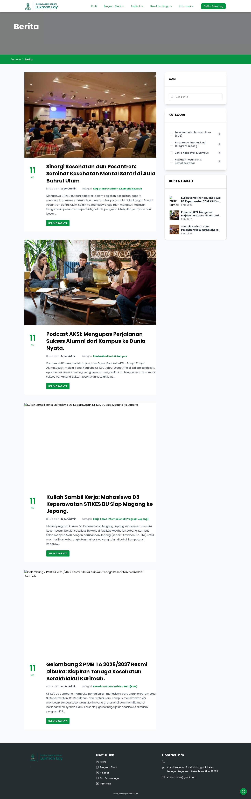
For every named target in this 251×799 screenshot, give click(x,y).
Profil (94, 6)
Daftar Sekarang (213, 6)
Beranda (16, 59)
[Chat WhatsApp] (243, 791)
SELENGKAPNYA (57, 223)
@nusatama (131, 793)
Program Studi (112, 6)
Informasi (185, 6)
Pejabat (135, 6)
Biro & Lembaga (159, 6)
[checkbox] (171, 134)
